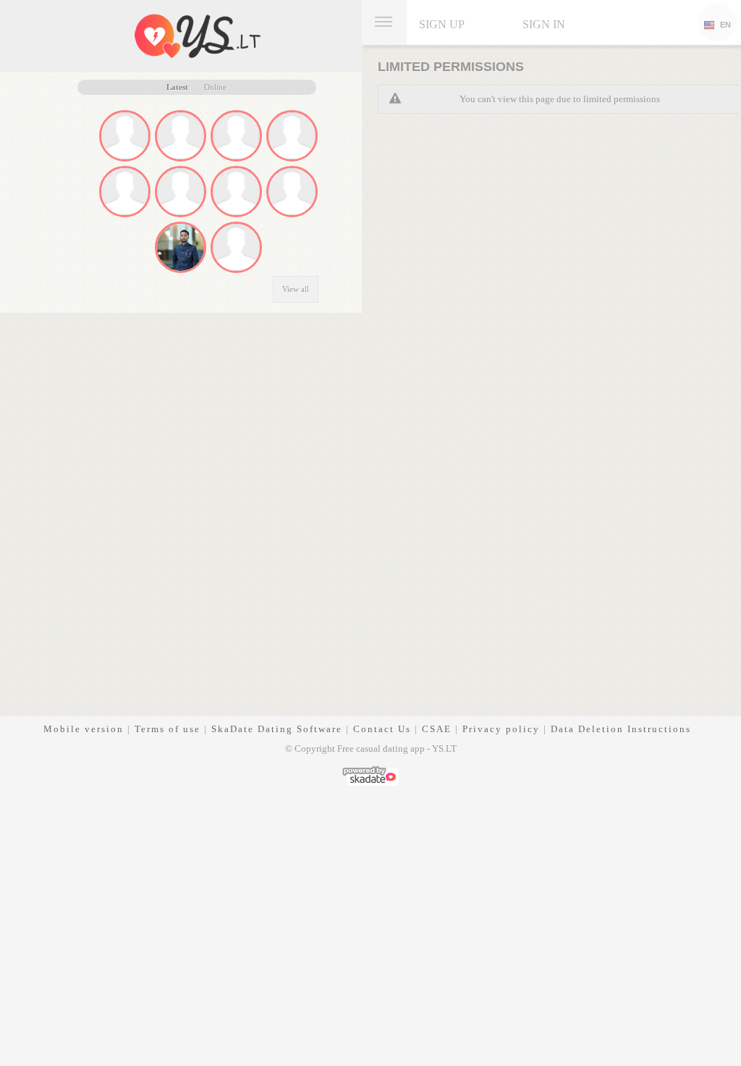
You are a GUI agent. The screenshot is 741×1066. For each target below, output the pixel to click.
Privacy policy (501, 728)
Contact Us (382, 728)
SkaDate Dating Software (276, 728)
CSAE (437, 728)
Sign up (442, 24)
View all (295, 289)
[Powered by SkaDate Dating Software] (370, 774)
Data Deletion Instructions (621, 728)
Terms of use (167, 728)
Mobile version (83, 728)
